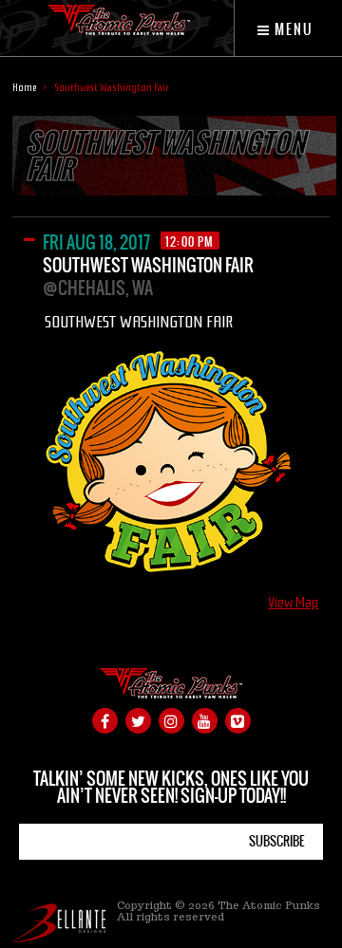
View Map (293, 603)
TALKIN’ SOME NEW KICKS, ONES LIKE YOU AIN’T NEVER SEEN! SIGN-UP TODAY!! (171, 787)
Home (24, 88)
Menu (292, 29)
